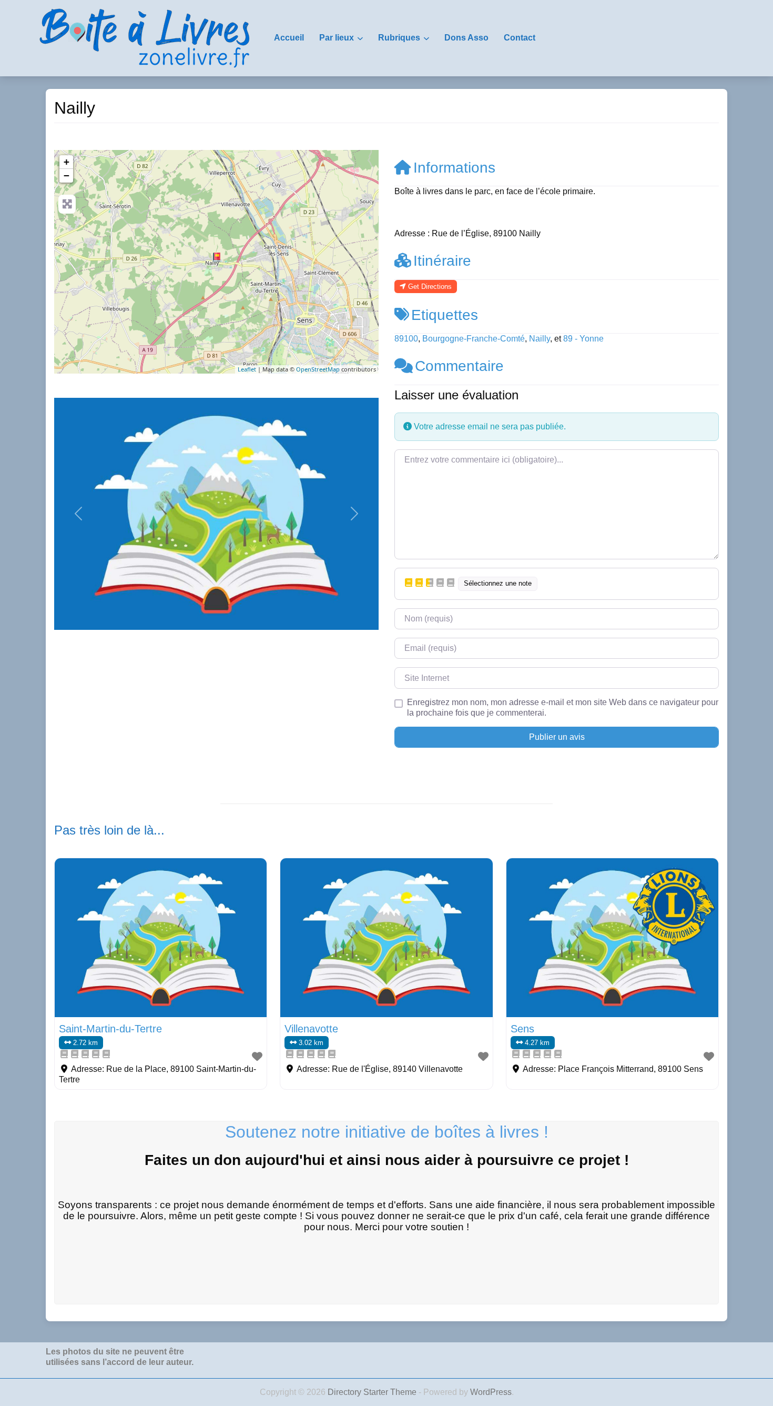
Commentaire (459, 366)
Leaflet (247, 369)
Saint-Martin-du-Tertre (110, 1029)
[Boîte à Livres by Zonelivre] (144, 37)
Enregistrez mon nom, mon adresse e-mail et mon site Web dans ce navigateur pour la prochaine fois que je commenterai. (562, 707)
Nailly (539, 338)
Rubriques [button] (399, 37)
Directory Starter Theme (373, 1392)
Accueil (289, 37)
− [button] (66, 175)
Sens (522, 1029)
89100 (406, 338)
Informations (454, 167)
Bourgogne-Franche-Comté (473, 338)
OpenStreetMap (318, 369)
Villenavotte (311, 1029)
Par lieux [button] (336, 37)
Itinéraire (442, 261)
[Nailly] (216, 257)
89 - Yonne (583, 338)
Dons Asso (466, 37)
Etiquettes (444, 315)
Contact (519, 37)
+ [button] (66, 161)
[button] (78, 514)
